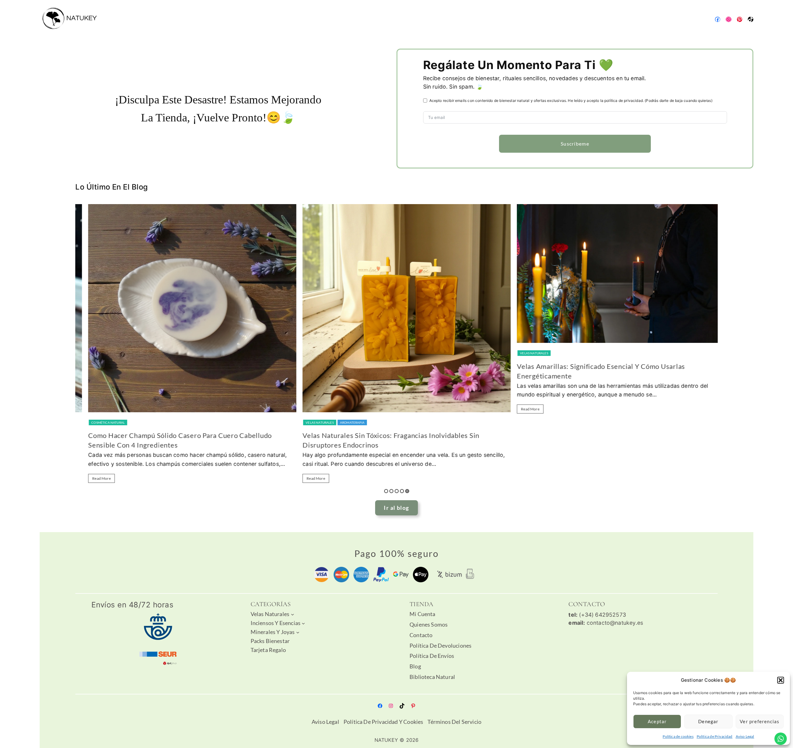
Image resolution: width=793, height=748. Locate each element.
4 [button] (402, 491)
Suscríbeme (575, 144)
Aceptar (657, 721)
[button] (781, 680)
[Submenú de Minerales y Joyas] (298, 632)
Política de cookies (678, 736)
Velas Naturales (310, 422)
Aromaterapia (342, 422)
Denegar (708, 721)
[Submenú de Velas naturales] (292, 614)
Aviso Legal (745, 736)
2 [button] (391, 491)
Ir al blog (396, 508)
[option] (182, 346)
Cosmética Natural (98, 422)
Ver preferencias (759, 721)
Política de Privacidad (715, 736)
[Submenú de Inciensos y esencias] (303, 623)
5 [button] (407, 491)
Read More (91, 478)
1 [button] (386, 491)
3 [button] (397, 491)
